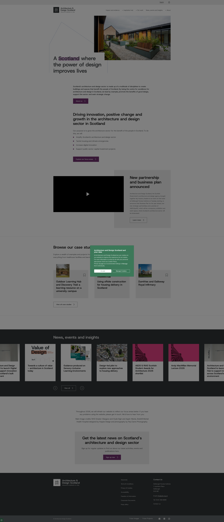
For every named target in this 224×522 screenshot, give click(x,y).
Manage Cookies (121, 271)
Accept (103, 271)
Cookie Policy (112, 261)
